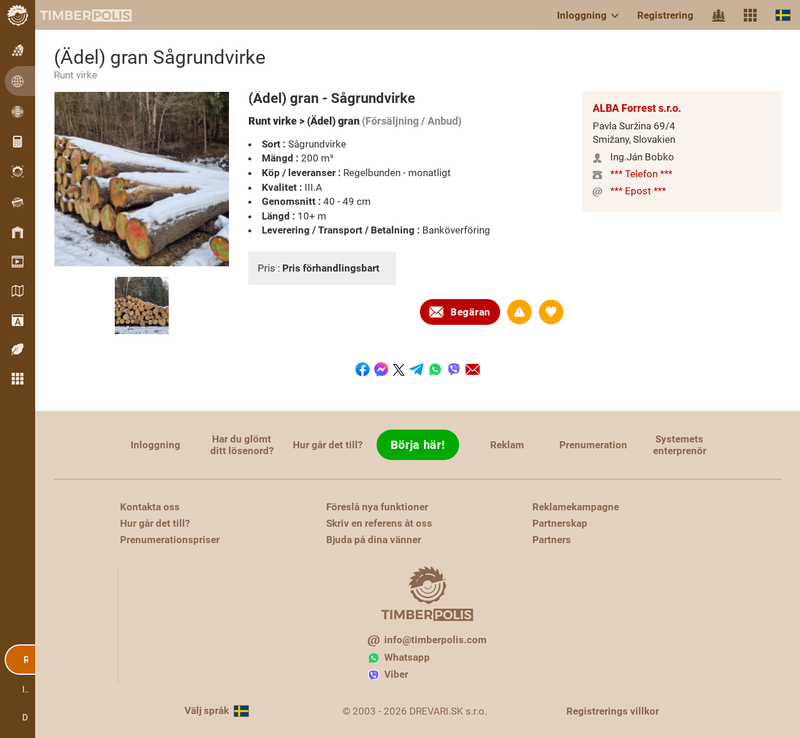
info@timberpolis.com (435, 640)
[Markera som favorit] (551, 312)
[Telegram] (416, 369)
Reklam (507, 445)
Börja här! (418, 445)
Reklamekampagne (575, 507)
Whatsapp (407, 657)
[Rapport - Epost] (473, 369)
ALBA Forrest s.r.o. (637, 108)
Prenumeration (593, 445)
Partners (551, 539)
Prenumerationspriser (170, 539)
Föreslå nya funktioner (377, 507)
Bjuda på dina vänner (373, 539)
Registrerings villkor (612, 711)
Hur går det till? (328, 445)
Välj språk (206, 710)
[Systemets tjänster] (750, 15)
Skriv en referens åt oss (379, 523)
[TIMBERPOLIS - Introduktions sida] (76, 15)
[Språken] (783, 15)
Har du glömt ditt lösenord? (241, 444)
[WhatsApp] (435, 369)
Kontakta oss (150, 507)
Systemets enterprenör (679, 444)
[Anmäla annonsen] (519, 312)
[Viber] (454, 369)
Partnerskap (559, 523)
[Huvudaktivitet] (718, 15)
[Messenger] (381, 369)
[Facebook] (362, 369)
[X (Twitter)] (399, 369)
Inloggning (582, 15)
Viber (396, 674)
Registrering (665, 15)
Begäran (470, 312)
